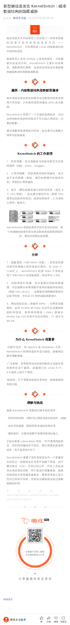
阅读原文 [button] (8, 599)
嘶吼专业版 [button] (19, 18)
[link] (18, 619)
